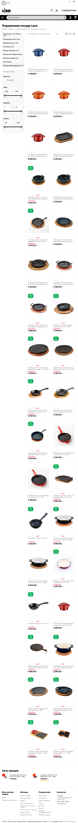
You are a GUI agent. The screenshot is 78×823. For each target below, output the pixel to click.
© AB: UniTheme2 (70, 821)
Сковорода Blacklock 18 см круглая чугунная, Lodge (18, 775)
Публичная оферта (44, 815)
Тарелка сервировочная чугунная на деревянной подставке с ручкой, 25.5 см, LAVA (38, 667)
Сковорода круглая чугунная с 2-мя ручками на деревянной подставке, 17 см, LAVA (63, 198)
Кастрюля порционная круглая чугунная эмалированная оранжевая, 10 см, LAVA (63, 112)
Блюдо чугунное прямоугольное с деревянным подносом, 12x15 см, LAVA (63, 155)
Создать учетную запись (9, 800)
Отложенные (43, 798)
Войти (4, 797)
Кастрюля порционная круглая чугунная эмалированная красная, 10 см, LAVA (63, 70)
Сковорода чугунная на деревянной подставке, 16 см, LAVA (63, 752)
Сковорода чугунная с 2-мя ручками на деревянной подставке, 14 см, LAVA (38, 198)
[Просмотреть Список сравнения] (56, 11)
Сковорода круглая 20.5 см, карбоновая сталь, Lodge (48, 775)
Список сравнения (44, 800)
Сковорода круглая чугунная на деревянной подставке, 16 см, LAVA (63, 411)
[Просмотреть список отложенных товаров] (51, 11)
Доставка (41, 805)
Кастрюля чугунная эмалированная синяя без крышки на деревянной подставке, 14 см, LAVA (63, 539)
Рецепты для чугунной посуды (27, 806)
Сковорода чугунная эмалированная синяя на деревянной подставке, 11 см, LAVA (63, 667)
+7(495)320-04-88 (68, 10)
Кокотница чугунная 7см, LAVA (37, 538)
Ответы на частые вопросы (28, 810)
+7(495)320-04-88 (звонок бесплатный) (64, 798)
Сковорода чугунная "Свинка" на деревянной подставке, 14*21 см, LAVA (63, 496)
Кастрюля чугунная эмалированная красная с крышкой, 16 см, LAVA (38, 155)
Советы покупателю (26, 803)
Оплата (41, 803)
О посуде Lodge (25, 798)
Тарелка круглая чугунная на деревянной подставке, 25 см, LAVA (63, 368)
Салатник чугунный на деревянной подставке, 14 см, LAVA (63, 325)
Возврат (41, 808)
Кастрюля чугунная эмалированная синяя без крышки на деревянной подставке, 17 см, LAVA (38, 581)
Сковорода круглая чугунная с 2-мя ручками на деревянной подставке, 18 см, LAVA (38, 283)
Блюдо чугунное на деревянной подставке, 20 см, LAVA (38, 709)
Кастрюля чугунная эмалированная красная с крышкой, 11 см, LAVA (63, 624)
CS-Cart (49, 821)
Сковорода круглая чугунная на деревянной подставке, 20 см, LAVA (37, 240)
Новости (22, 800)
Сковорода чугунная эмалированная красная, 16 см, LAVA (63, 453)
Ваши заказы (43, 795)
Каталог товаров (25, 795)
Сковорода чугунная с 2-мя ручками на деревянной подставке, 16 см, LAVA (63, 240)
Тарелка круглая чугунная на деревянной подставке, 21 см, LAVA (38, 368)
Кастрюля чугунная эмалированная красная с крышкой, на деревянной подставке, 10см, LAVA (38, 752)
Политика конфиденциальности (45, 811)
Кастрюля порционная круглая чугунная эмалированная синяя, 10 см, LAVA (38, 70)
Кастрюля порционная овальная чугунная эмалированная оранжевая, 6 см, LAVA (38, 112)
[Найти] (64, 18)
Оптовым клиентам (26, 815)
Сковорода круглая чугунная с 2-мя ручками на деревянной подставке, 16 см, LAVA (63, 283)
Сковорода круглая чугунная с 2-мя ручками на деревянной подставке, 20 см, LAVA (38, 326)
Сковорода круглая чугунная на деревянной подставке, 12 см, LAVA (37, 411)
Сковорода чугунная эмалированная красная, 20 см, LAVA (38, 496)
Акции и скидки (25, 812)
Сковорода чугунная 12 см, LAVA (38, 623)
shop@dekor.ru (61, 803)
